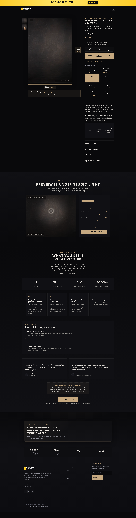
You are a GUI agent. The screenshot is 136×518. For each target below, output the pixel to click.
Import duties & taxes (99, 161)
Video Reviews (75, 9)
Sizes (56, 9)
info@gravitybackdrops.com (31, 484)
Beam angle (84, 217)
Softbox (88, 201)
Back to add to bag (94, 232)
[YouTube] (32, 491)
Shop (50, 9)
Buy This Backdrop (68, 399)
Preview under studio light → (94, 61)
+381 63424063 (28, 487)
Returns (88, 506)
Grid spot (101, 201)
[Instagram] (25, 491)
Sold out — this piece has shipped (99, 56)
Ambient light (85, 211)
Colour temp (85, 224)
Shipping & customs (97, 506)
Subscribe (97, 477)
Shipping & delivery (99, 149)
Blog (84, 9)
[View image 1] (24, 21)
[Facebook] (28, 491)
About (91, 9)
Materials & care (99, 143)
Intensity (84, 205)
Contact (98, 9)
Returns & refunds (99, 155)
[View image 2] (24, 27)
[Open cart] (113, 9)
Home (44, 9)
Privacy (105, 506)
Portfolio (64, 9)
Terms (110, 506)
